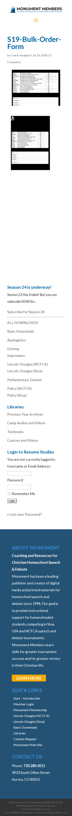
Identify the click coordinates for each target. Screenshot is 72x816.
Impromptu (16, 355)
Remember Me (23, 493)
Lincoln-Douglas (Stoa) (25, 371)
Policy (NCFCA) (19, 388)
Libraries (19, 733)
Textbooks (15, 431)
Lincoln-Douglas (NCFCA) (27, 364)
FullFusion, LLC (42, 809)
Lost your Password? (25, 514)
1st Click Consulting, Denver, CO (50, 812)
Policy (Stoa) (16, 395)
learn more (29, 678)
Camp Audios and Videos (26, 423)
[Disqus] (36, 224)
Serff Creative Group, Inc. (42, 805)
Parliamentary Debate (24, 380)
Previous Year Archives (25, 414)
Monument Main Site (27, 745)
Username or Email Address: (29, 466)
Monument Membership (30, 710)
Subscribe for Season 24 (25, 312)
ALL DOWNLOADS (22, 322)
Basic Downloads (20, 331)
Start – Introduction (26, 698)
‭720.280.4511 (34, 765)
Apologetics (16, 340)
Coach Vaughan (20, 55)
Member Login (23, 704)
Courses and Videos (22, 440)
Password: (15, 480)
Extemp (13, 348)
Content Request (24, 739)
